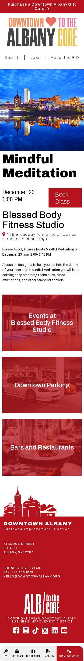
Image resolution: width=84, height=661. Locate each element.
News (35, 58)
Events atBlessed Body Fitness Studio (42, 322)
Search (12, 58)
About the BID (65, 58)
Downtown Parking (42, 385)
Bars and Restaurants (42, 447)
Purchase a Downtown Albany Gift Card (42, 6)
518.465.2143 (29, 568)
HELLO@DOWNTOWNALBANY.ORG (32, 576)
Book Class (62, 198)
